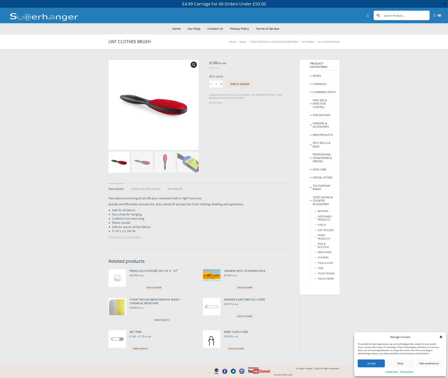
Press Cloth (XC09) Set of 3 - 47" (154, 271)
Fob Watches (321, 115)
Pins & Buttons (323, 245)
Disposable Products (325, 218)
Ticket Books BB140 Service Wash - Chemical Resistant (155, 301)
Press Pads (325, 252)
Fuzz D (234, 94)
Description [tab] (116, 189)
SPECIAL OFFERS (322, 177)
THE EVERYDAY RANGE (262, 94)
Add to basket (240, 84)
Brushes (225, 94)
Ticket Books (326, 273)
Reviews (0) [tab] (175, 189)
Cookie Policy (392, 371)
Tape (320, 268)
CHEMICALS (320, 83)
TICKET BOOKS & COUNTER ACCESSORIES (323, 200)
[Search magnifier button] (378, 15)
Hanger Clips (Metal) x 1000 (244, 300)
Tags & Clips (325, 262)
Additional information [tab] (146, 189)
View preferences (429, 363)
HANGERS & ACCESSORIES (321, 124)
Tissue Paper (326, 278)
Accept (371, 363)
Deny (400, 363)
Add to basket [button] (153, 287)
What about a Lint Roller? (125, 237)
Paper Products (324, 237)
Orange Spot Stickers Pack (244, 271)
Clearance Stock (324, 92)
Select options (161, 319)
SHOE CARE (319, 169)
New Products (323, 134)
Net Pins (135, 332)
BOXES (317, 75)
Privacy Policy (406, 371)
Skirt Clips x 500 (236, 332)
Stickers (323, 257)
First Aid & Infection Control (320, 103)
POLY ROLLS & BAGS (321, 144)
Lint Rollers (244, 94)
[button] (441, 337)
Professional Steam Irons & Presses (322, 158)
